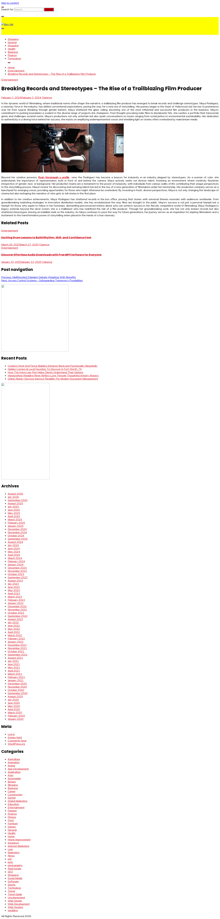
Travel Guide (15, 894)
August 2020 (15, 696)
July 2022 (13, 622)
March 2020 (15, 712)
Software (13, 881)
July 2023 (13, 583)
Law (10, 849)
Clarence (47, 97)
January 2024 (16, 564)
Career (11, 791)
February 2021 (16, 677)
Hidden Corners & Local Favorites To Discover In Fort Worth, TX (45, 369)
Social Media (15, 878)
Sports (11, 884)
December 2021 (17, 645)
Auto (10, 775)
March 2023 (15, 596)
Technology (14, 58)
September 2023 (18, 577)
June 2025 (14, 509)
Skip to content (10, 3)
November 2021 (17, 648)
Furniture (13, 823)
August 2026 (15, 493)
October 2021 (16, 651)
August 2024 (15, 542)
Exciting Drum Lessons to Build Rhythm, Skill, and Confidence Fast (46, 237)
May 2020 (14, 706)
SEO (10, 871)
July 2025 (13, 506)
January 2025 (16, 525)
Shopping (13, 39)
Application (14, 772)
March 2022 (15, 635)
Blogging (13, 784)
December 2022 (17, 606)
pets (10, 862)
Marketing (13, 852)
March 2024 (15, 558)
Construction (15, 794)
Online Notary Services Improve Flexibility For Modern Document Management (53, 378)
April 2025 (14, 516)
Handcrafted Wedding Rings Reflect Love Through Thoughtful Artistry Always (53, 375)
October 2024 (16, 535)
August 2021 (15, 657)
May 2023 (14, 590)
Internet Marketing (18, 846)
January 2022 (16, 641)
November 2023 (17, 571)
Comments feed (17, 740)
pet (10, 858)
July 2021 (13, 661)
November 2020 (17, 686)
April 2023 (14, 593)
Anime (11, 765)
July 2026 (13, 497)
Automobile (14, 778)
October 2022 (16, 612)
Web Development (19, 903)
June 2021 (14, 664)
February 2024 (16, 561)
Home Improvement (19, 839)
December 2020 (17, 683)
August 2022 (15, 619)
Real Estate (14, 868)
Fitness (12, 817)
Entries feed (15, 737)
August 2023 (15, 580)
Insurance (13, 842)
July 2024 (13, 545)
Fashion (12, 810)
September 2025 (18, 500)
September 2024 (18, 538)
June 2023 (14, 587)
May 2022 (14, 628)
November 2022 (17, 609)
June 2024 (14, 548)
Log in (11, 734)
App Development (18, 768)
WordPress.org (16, 743)
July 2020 (13, 699)
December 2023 (17, 567)
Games (12, 826)
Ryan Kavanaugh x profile (53, 177)
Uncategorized (16, 897)
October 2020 (16, 690)
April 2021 (14, 670)
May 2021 (14, 667)
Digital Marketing (17, 801)
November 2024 (17, 532)
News (11, 855)
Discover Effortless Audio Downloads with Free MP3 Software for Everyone (51, 255)
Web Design (15, 900)
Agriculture (14, 759)
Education (13, 804)
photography (15, 865)
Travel (11, 891)
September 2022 (18, 616)
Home (11, 836)
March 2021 (15, 673)
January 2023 (16, 603)
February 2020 (16, 715)
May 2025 (14, 513)
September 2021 (18, 654)
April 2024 (14, 554)
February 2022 (16, 638)
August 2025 (15, 503)
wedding (13, 910)
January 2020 (16, 718)
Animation (13, 762)
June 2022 (14, 625)
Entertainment (9, 79)
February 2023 (16, 599)
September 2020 (18, 693)
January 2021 (16, 680)
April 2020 (14, 709)
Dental (11, 797)
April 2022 (14, 632)
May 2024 (14, 551)
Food (11, 820)
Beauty (12, 781)
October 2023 (16, 574)
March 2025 (15, 519)
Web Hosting (15, 907)
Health (11, 48)
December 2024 (17, 529)
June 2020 (14, 702)
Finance (12, 55)
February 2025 (16, 522)
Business (13, 52)
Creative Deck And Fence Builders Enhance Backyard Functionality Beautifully (52, 365)
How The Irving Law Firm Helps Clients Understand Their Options (45, 372)
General (12, 42)
